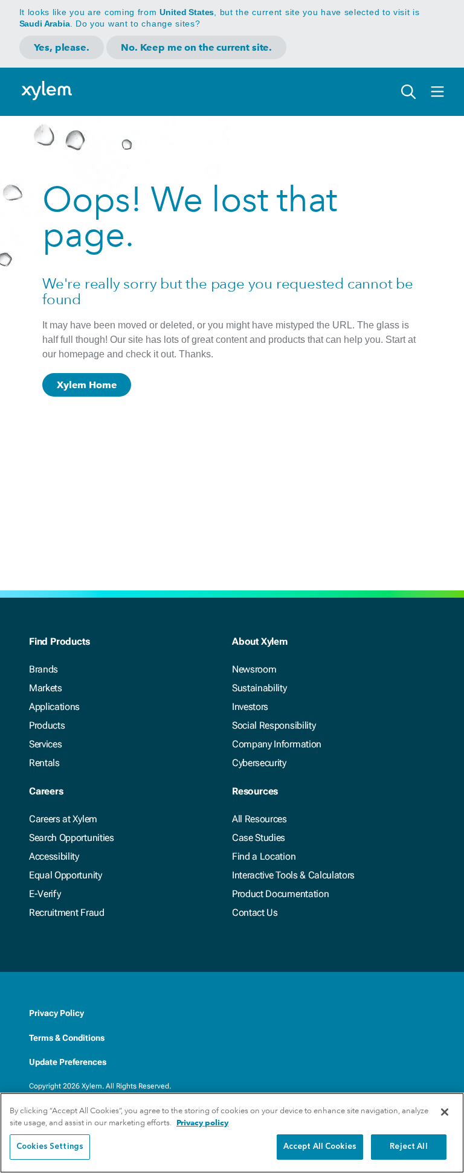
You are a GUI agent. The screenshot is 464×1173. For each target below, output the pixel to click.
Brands (43, 669)
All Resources (259, 819)
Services (45, 744)
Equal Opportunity (65, 875)
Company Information (276, 744)
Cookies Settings (49, 1147)
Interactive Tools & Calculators (293, 875)
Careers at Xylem (63, 819)
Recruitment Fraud (67, 912)
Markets (45, 688)
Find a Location (263, 856)
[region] (232, 1133)
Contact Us (255, 912)
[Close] (444, 1112)
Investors (250, 706)
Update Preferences (67, 1062)
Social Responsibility (273, 725)
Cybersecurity (259, 763)
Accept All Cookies (319, 1147)
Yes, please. (61, 47)
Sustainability (259, 688)
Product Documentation (280, 894)
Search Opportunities (71, 837)
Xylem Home (87, 385)
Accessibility (54, 856)
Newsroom (254, 669)
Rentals (44, 763)
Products (47, 725)
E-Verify (44, 894)
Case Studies (258, 837)
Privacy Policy (56, 1013)
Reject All (408, 1147)
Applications (54, 706)
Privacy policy (202, 1122)
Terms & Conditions (67, 1038)
